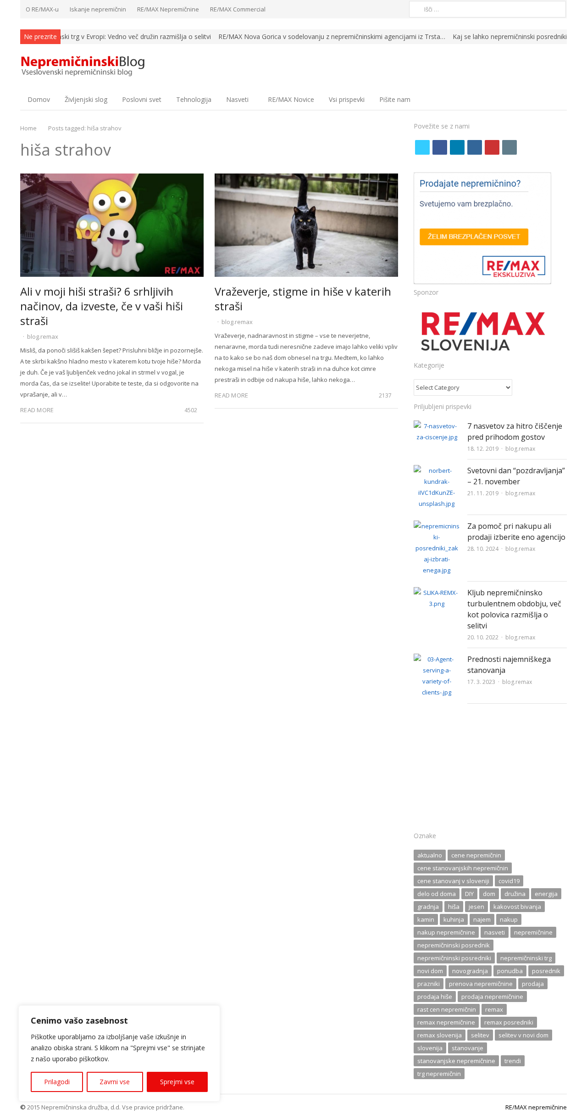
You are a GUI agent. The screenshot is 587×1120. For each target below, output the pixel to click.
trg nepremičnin (439, 1074)
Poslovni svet (141, 99)
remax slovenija (439, 1035)
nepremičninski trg (526, 958)
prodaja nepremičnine (492, 996)
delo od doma (436, 894)
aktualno (429, 855)
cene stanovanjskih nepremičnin (462, 868)
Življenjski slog (86, 99)
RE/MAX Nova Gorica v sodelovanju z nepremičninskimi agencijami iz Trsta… (331, 36)
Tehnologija (193, 99)
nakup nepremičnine (446, 932)
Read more (37, 410)
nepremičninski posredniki (454, 958)
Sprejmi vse (177, 1081)
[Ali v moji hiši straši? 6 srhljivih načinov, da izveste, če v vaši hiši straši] (112, 179)
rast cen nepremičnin (446, 1009)
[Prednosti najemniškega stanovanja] (437, 659)
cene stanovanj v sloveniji (453, 881)
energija (546, 894)
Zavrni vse (115, 1081)
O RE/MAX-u (42, 9)
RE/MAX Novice (291, 99)
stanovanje (467, 1048)
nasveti (494, 932)
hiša (454, 906)
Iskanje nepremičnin (98, 9)
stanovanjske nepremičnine (456, 1061)
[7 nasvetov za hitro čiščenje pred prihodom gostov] (437, 426)
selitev (480, 1035)
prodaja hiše (434, 996)
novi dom (430, 971)
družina (515, 894)
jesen (476, 906)
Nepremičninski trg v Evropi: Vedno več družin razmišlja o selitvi (117, 36)
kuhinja (453, 919)
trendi (512, 1061)
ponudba (510, 971)
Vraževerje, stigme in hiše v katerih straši (303, 299)
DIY (469, 894)
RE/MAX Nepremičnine (168, 9)
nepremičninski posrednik (453, 945)
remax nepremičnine (446, 1022)
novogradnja (470, 971)
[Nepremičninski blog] (84, 66)
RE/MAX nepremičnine (536, 1107)
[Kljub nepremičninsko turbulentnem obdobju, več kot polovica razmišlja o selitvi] (437, 592)
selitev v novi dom (523, 1035)
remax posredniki (508, 1022)
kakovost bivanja (517, 906)
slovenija (430, 1048)
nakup (509, 919)
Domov (39, 99)
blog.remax (42, 336)
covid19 (509, 881)
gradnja (428, 906)
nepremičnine (533, 932)
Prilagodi (57, 1081)
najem (482, 919)
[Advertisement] (490, 770)
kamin (425, 919)
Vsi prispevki (347, 99)
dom (489, 894)
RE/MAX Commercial (238, 9)
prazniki (428, 984)
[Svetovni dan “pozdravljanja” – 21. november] (437, 470)
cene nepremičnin (476, 855)
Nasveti (237, 99)
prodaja (533, 984)
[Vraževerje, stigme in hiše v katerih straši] (306, 179)
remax (494, 1009)
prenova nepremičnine (481, 984)
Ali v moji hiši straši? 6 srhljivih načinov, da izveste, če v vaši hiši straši (101, 306)
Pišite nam (394, 99)
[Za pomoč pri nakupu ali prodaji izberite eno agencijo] (437, 526)
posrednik (546, 971)
